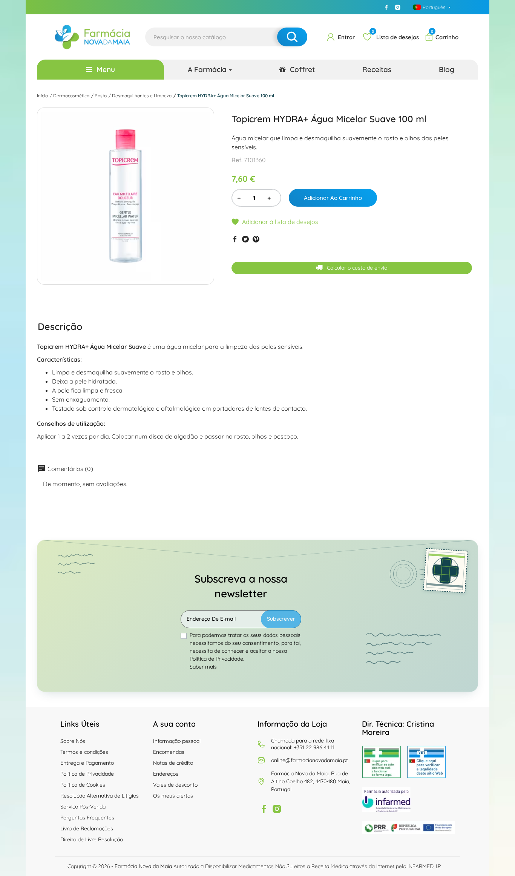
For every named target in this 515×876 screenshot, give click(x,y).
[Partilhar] (234, 238)
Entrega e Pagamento (87, 762)
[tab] (60, 326)
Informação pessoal (177, 741)
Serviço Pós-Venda (83, 806)
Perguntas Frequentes (87, 817)
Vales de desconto (175, 784)
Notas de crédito (173, 762)
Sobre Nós (72, 741)
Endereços (165, 773)
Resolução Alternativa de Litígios (99, 795)
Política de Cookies (82, 784)
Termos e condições (84, 752)
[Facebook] (386, 7)
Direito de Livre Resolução (91, 839)
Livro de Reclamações (86, 828)
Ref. (236, 160)
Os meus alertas (173, 795)
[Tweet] (245, 238)
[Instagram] (397, 7)
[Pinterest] (256, 238)
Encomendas (168, 752)
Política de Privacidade (87, 773)
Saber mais (203, 666)
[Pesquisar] (292, 37)
